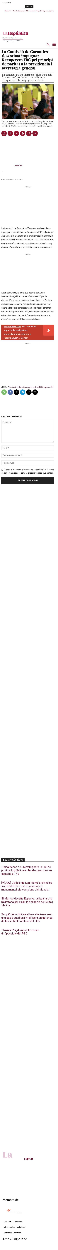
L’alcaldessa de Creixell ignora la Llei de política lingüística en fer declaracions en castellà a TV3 (26, 870)
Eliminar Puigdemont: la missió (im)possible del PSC (20, 932)
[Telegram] (22, 133)
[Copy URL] (29, 133)
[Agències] (7, 165)
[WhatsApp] (4, 133)
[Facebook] (10, 133)
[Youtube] (32, 1159)
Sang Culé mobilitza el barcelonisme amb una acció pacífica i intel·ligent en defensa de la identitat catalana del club (26, 917)
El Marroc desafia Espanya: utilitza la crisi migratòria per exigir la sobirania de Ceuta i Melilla (27, 902)
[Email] (35, 133)
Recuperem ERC (47, 387)
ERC (40, 387)
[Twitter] (16, 133)
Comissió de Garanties (17, 387)
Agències (18, 165)
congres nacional (32, 387)
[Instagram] (26, 1159)
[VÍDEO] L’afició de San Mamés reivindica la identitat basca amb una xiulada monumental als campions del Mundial (26, 886)
